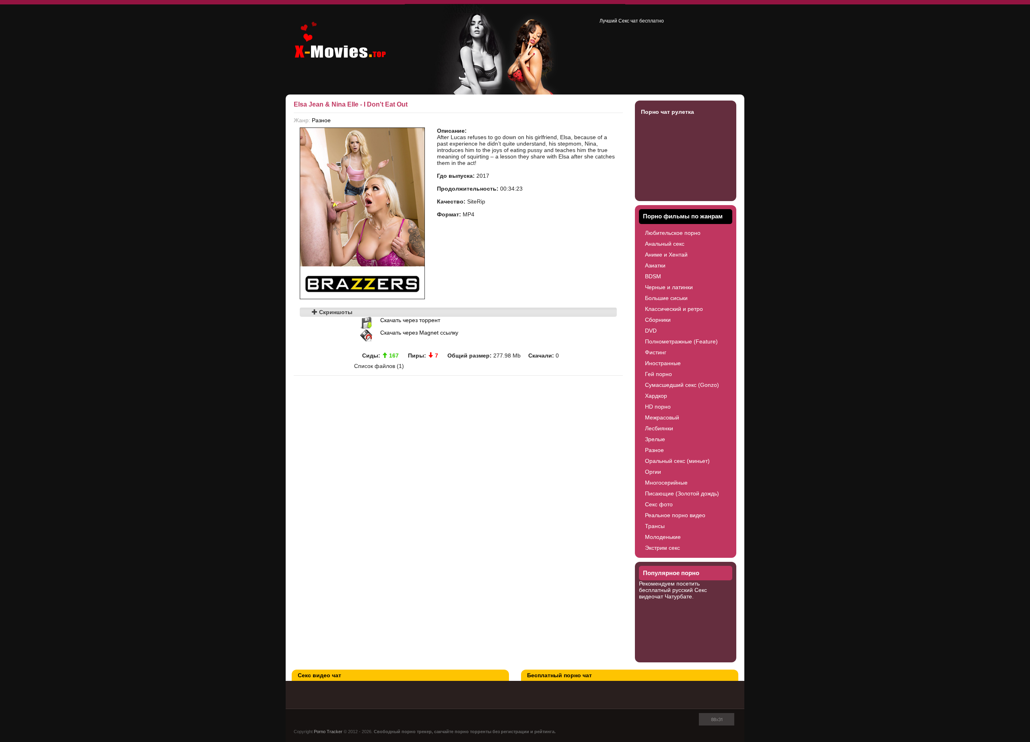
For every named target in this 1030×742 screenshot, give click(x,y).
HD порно (658, 406)
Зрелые (655, 439)
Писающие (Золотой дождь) (682, 493)
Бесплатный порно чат (559, 675)
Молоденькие (663, 537)
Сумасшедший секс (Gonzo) (682, 385)
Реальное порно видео (675, 515)
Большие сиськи (666, 298)
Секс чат (628, 21)
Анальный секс (664, 243)
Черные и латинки (669, 287)
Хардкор (656, 396)
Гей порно (658, 374)
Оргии (653, 472)
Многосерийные (666, 482)
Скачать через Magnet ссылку (419, 332)
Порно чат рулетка (667, 112)
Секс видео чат (319, 675)
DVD (651, 330)
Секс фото (659, 504)
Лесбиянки (659, 428)
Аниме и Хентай (666, 254)
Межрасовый (662, 417)
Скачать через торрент (410, 320)
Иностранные (663, 363)
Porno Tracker (328, 731)
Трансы (655, 526)
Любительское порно (672, 233)
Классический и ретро (674, 309)
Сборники (658, 320)
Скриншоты (334, 312)
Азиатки (655, 265)
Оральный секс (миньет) (677, 461)
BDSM (653, 276)
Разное (321, 120)
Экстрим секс (662, 548)
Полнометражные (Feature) (681, 341)
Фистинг (655, 352)
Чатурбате (678, 596)
